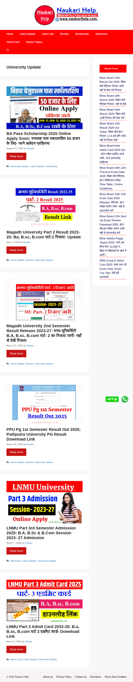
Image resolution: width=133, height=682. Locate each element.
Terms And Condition (116, 676)
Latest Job (48, 33)
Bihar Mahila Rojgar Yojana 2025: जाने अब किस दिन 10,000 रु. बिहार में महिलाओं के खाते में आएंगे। (113, 246)
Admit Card (12, 42)
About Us (48, 676)
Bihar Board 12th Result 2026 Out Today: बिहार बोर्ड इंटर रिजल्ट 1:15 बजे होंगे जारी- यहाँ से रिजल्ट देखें (113, 132)
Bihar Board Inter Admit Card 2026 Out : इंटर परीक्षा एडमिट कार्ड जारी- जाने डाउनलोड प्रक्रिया (112, 154)
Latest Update (27, 33)
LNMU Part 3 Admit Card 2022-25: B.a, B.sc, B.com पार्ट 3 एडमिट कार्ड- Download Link (42, 631)
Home (9, 33)
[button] (7, 50)
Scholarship (82, 33)
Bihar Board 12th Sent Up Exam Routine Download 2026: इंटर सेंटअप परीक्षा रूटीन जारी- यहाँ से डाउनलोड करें (113, 224)
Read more (16, 156)
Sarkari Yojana (34, 42)
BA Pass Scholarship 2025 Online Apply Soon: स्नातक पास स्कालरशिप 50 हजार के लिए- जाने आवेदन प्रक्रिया (43, 138)
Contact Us (81, 676)
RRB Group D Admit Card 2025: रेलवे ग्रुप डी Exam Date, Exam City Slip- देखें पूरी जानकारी (113, 269)
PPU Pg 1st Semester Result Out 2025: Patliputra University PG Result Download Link (43, 434)
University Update (19, 166)
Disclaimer (95, 676)
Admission (101, 33)
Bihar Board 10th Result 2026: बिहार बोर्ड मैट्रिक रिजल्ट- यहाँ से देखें (113, 100)
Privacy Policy (64, 676)
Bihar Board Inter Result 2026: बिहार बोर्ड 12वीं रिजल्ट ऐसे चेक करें (112, 113)
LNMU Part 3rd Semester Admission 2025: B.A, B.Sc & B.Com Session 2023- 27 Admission (41, 533)
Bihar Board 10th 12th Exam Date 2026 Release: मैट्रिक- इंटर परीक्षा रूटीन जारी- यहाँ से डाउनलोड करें (113, 202)
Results (64, 33)
